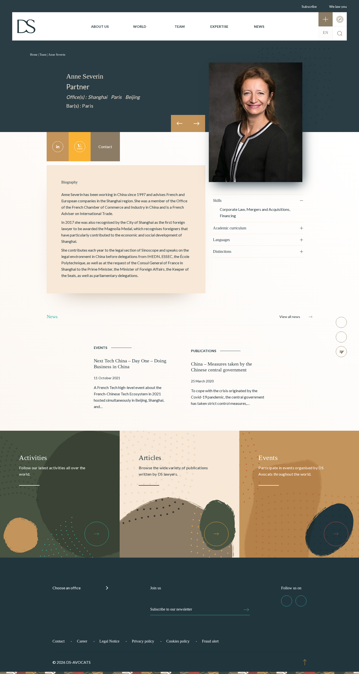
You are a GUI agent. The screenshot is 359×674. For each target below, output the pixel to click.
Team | (43, 54)
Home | (34, 54)
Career (82, 641)
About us (100, 26)
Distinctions (222, 251)
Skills (217, 200)
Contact (58, 641)
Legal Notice (109, 641)
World (139, 26)
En (325, 33)
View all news (289, 317)
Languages (221, 240)
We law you (338, 6)
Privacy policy (143, 641)
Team (180, 26)
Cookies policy (178, 641)
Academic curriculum (229, 228)
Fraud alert (210, 641)
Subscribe (309, 6)
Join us (155, 588)
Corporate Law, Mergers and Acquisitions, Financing (255, 212)
